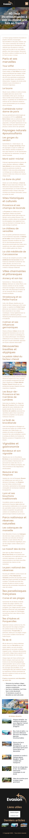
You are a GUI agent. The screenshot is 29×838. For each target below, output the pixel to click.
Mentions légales (14, 812)
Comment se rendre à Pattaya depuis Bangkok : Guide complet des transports (20, 759)
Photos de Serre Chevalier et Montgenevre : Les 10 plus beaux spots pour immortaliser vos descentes (20, 747)
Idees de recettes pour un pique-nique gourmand (20, 780)
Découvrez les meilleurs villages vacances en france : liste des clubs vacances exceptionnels (16, 685)
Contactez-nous (14, 815)
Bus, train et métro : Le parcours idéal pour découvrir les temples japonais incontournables (20, 734)
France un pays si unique (11, 55)
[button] (26, 3)
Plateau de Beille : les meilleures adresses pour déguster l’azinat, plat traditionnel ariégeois (20, 723)
